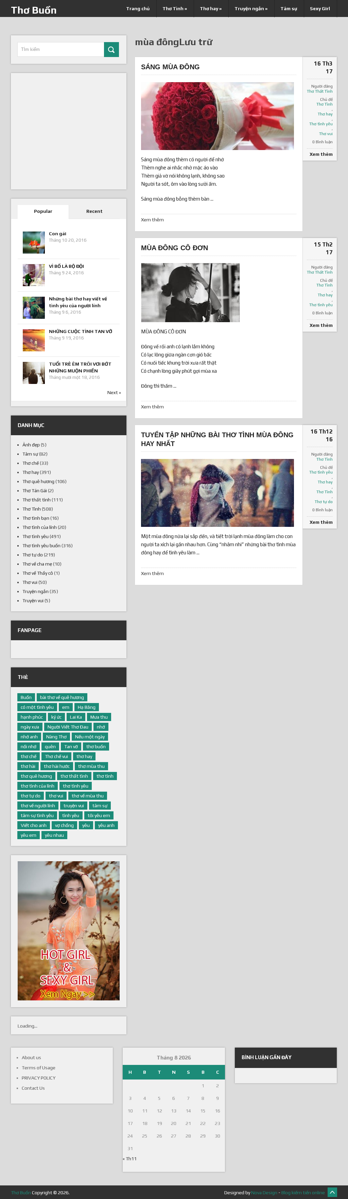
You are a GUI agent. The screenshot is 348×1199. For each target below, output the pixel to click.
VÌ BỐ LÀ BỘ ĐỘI (66, 266)
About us (31, 1057)
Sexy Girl (320, 8)
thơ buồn (96, 746)
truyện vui (74, 805)
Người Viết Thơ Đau (68, 727)
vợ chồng (64, 825)
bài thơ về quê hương (62, 697)
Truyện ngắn (250, 8)
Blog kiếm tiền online (303, 1192)
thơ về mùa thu (88, 795)
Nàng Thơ (56, 736)
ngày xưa (30, 727)
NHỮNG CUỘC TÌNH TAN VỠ (80, 331)
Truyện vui (33, 600)
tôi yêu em (99, 815)
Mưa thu (99, 717)
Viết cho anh (34, 825)
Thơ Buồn (34, 10)
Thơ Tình (174, 8)
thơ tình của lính (37, 786)
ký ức (56, 717)
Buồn (26, 697)
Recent (94, 211)
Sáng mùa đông (170, 67)
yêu (86, 825)
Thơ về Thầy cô (37, 573)
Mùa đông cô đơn (174, 248)
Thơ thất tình (36, 499)
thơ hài (28, 766)
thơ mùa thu (91, 766)
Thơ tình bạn (35, 518)
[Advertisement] (69, 135)
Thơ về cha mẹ (37, 564)
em (65, 707)
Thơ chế (30, 463)
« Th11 (130, 1158)
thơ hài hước (57, 766)
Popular (43, 211)
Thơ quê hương (38, 481)
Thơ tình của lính (39, 527)
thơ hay (84, 756)
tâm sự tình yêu (37, 815)
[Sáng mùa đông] (217, 116)
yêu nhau (54, 835)
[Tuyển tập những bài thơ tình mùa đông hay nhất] (217, 493)
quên (50, 746)
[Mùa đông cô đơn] (190, 292)
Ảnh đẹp (31, 444)
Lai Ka (76, 717)
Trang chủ (138, 8)
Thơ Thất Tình (320, 91)
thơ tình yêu (75, 786)
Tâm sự (288, 8)
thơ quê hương (36, 776)
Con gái (57, 233)
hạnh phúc (32, 717)
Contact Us (33, 1088)
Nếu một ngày (90, 736)
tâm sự (99, 805)
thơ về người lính (38, 805)
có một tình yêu (37, 707)
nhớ (101, 727)
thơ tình (105, 776)
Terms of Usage (38, 1067)
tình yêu (70, 815)
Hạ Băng (86, 707)
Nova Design (264, 1192)
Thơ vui (326, 133)
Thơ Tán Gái (34, 490)
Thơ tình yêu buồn (41, 545)
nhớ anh (29, 736)
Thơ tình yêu (321, 124)
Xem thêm (152, 219)
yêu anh (106, 825)
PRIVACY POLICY (38, 1078)
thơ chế (28, 756)
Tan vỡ (71, 746)
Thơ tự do (324, 501)
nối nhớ (28, 746)
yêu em (28, 835)
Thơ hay (211, 8)
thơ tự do (30, 795)
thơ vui (56, 795)
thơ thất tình (74, 776)
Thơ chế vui (56, 756)
